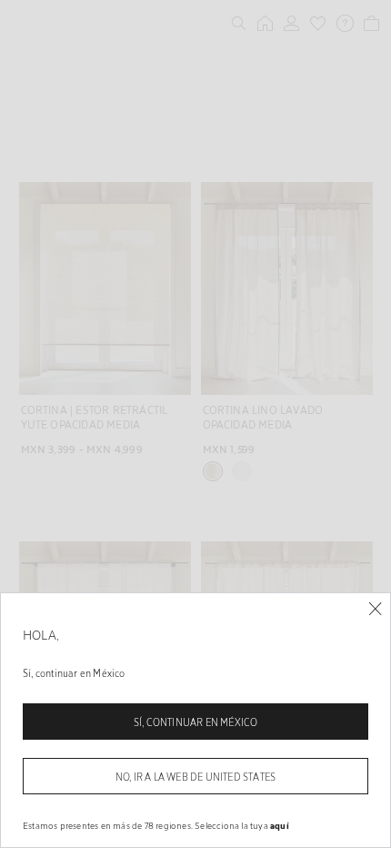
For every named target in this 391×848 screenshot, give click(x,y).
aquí (279, 825)
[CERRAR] (375, 609)
